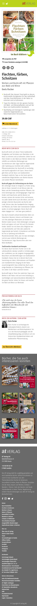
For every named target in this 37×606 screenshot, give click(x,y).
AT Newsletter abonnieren (9, 587)
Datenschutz (5, 589)
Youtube (4, 551)
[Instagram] (5, 498)
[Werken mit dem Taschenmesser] (27, 377)
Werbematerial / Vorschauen (10, 566)
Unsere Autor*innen (8, 533)
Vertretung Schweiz (7, 557)
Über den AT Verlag (7, 531)
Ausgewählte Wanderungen (10, 523)
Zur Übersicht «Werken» (12, 347)
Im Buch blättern (19, 54)
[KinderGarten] (27, 403)
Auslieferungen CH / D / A (9, 563)
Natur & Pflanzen (7, 512)
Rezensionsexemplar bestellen (11, 581)
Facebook (5, 546)
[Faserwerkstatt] (10, 375)
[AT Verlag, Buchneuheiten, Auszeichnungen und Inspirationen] (28, 3)
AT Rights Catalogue (8, 583)
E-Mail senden (6, 468)
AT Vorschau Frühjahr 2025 (10, 572)
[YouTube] (9, 498)
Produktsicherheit (7, 594)
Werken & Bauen (7, 510)
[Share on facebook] (4, 67)
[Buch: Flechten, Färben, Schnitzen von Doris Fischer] (18, 31)
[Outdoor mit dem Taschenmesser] (10, 403)
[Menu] (3, 3)
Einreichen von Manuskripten (10, 585)
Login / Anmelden (7, 598)
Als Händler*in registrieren (10, 570)
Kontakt (4, 544)
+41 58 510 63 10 (7, 466)
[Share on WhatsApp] (8, 67)
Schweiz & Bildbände (8, 519)
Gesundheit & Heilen (8, 514)
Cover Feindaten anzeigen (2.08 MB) (16, 62)
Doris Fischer (8, 89)
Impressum (5, 596)
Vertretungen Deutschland (9, 559)
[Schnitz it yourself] (27, 428)
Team (3, 536)
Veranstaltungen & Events (9, 538)
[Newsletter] (12, 498)
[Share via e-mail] (12, 67)
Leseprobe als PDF (10, 59)
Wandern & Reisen (7, 516)
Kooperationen (6, 542)
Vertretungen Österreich (9, 561)
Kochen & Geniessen (8, 508)
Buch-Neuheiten (6, 506)
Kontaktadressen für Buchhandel (11, 568)
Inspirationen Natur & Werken (11, 525)
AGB (3, 591)
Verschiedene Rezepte (8, 521)
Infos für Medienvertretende (10, 578)
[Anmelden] (7, 3)
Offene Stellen (6, 540)
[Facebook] (3, 498)
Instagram (5, 549)
